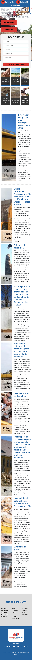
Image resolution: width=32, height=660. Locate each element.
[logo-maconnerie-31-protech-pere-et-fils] (16, 635)
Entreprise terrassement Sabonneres (4, 610)
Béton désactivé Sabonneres (5, 615)
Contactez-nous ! (9, 29)
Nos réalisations (9, 22)
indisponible (9, 2)
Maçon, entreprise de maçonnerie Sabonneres (15, 611)
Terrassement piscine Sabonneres (25, 612)
